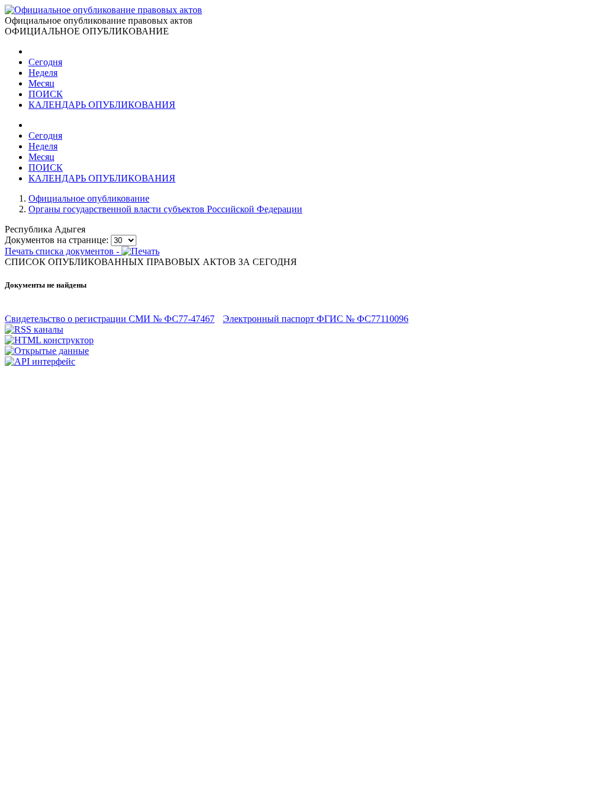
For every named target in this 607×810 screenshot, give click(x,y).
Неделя (42, 73)
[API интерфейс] (40, 361)
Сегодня (45, 62)
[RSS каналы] (34, 329)
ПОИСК (45, 94)
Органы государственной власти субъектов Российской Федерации (165, 209)
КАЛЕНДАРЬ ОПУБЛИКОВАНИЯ (101, 105)
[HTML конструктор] (49, 340)
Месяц (41, 83)
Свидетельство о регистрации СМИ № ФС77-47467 (110, 319)
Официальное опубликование (88, 198)
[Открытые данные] (47, 351)
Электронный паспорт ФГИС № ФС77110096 (315, 319)
